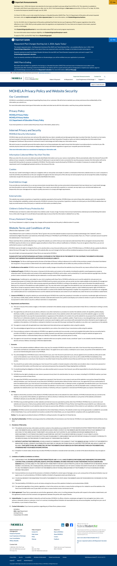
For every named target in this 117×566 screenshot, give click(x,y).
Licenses (64, 557)
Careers (56, 536)
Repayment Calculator (45, 69)
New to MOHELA (58, 532)
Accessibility (28, 557)
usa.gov (12, 560)
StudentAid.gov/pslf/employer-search (56, 32)
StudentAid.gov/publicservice (25, 29)
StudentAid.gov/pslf (45, 35)
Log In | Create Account (97, 84)
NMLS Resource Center (91, 557)
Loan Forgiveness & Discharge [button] (85, 79)
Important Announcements (81, 76)
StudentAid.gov (28, 560)
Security (21, 557)
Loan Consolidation (15, 538)
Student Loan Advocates (54, 557)
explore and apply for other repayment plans (39, 17)
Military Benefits (14, 540)
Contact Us (97, 76)
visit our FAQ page (70, 69)
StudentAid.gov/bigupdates (22, 49)
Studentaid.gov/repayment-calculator (25, 54)
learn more (69, 8)
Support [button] (101, 79)
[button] (45, 73)
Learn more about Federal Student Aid (88, 537)
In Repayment (68, 79)
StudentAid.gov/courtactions (76, 17)
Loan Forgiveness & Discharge (18, 536)
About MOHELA (58, 534)
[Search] (105, 76)
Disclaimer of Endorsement (40, 557)
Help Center (35, 534)
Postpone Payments (15, 533)
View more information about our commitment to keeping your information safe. (32, 149)
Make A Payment (55, 79)
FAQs (33, 536)
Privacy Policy (13, 557)
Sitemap (34, 539)
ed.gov (19, 560)
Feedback (56, 539)
